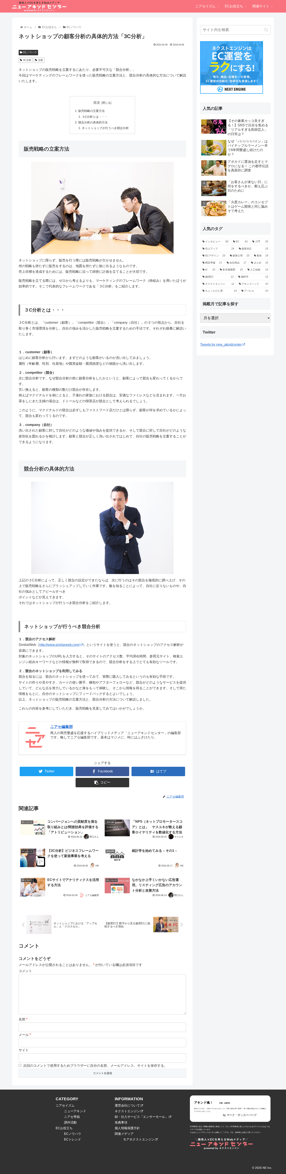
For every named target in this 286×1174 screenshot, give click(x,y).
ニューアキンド (75, 1111)
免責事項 (121, 1122)
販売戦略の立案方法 (91, 110)
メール (25, 1035)
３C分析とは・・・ (94, 116)
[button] (266, 29)
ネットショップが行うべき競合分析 (105, 128)
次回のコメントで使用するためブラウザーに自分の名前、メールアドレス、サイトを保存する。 (95, 1065)
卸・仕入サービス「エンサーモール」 (141, 1116)
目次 (96, 102)
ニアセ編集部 (61, 727)
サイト (24, 1050)
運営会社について (127, 1105)
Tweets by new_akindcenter (221, 344)
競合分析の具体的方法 (93, 122)
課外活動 (70, 1122)
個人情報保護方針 (127, 1128)
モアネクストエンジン (139, 1139)
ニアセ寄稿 (72, 1116)
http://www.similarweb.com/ (59, 644)
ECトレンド (72, 1139)
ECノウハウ (30, 52)
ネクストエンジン (127, 1111)
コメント (25, 971)
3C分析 (27, 60)
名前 (23, 1019)
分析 (40, 60)
